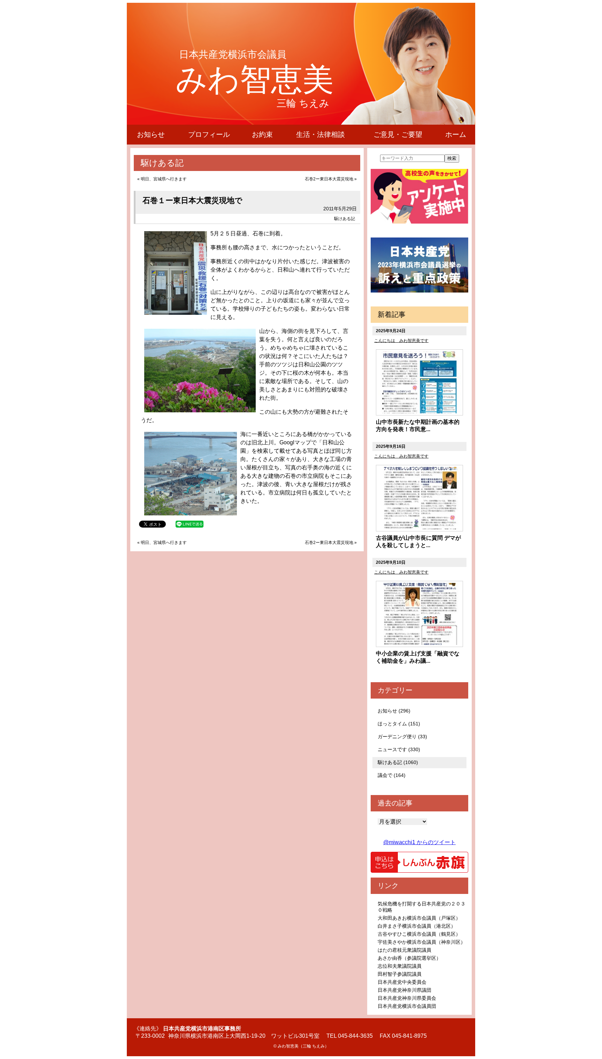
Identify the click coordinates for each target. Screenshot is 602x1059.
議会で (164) (392, 775)
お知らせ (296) (394, 711)
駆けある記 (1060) (398, 762)
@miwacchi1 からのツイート (419, 842)
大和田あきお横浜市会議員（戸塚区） (419, 918)
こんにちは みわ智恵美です (401, 340)
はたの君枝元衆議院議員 (404, 950)
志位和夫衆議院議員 (400, 966)
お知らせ (151, 134)
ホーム (455, 134)
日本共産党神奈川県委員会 (407, 998)
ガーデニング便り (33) (402, 736)
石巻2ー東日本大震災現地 (329, 179)
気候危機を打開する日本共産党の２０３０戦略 (421, 907)
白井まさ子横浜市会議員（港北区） (417, 926)
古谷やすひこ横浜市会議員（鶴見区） (419, 934)
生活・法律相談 (320, 134)
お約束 (262, 134)
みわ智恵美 (255, 79)
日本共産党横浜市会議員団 (407, 1006)
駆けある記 (344, 218)
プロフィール (209, 134)
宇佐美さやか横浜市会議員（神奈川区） (421, 942)
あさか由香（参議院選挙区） (409, 958)
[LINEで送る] (189, 524)
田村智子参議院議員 (400, 974)
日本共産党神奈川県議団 (404, 990)
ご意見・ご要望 (397, 134)
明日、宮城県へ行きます (164, 179)
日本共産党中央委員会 (402, 982)
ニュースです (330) (399, 749)
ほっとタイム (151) (399, 723)
